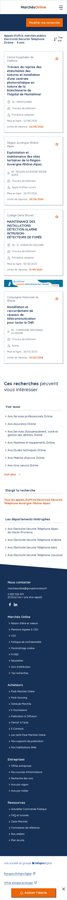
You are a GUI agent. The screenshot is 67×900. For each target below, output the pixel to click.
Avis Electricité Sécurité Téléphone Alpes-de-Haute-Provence (33, 530)
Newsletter (17, 660)
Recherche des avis (22, 778)
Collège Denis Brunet (20, 215)
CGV (13, 635)
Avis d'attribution (20, 666)
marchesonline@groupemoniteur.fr (27, 588)
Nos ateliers (18, 834)
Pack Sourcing (19, 697)
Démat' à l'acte (19, 722)
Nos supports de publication (27, 741)
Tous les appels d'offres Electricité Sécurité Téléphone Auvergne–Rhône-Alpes (33, 501)
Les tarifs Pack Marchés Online (28, 735)
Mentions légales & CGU (24, 629)
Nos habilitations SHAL (24, 747)
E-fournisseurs (19, 710)
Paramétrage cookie (23, 648)
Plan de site (17, 840)
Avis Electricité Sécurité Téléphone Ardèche (34, 540)
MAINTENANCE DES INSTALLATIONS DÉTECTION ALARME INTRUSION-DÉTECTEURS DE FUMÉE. (24, 229)
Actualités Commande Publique (29, 809)
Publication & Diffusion (24, 716)
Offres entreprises (21, 765)
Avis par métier (19, 790)
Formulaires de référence (25, 827)
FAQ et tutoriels (20, 815)
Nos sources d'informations (26, 772)
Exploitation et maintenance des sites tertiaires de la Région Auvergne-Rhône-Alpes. (24, 158)
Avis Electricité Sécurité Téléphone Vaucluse (35, 555)
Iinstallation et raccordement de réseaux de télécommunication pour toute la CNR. (21, 315)
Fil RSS (15, 654)
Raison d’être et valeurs (24, 623)
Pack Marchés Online (23, 691)
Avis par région (19, 784)
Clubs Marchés (19, 821)
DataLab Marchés (21, 703)
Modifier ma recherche (44, 22)
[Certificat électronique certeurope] (33, 283)
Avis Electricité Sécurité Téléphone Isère (32, 547)
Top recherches (19, 673)
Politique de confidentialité (26, 642)
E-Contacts (17, 728)
